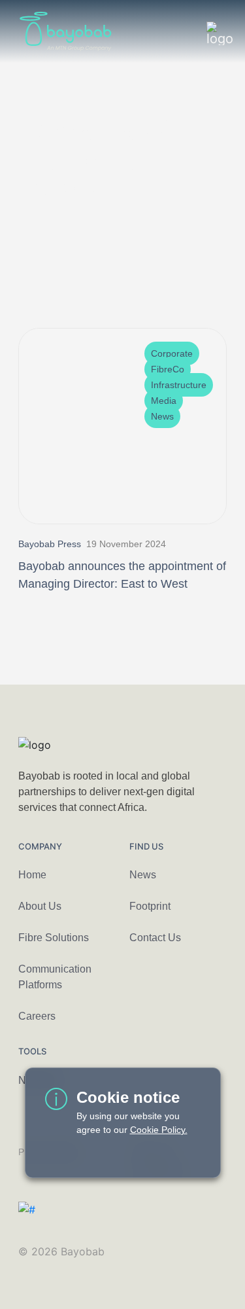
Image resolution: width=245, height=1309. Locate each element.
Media (163, 400)
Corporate (172, 353)
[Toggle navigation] (211, 31)
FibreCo (167, 369)
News (162, 416)
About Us (39, 906)
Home (32, 874)
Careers (37, 1016)
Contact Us (155, 937)
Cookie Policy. (159, 1129)
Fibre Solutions (53, 937)
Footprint (150, 906)
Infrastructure (178, 385)
